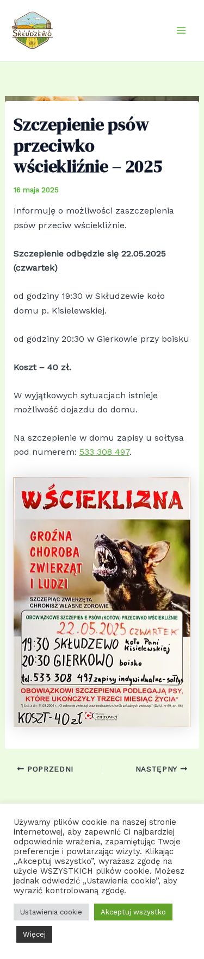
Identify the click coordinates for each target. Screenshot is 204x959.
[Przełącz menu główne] (181, 30)
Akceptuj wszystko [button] (133, 912)
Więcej (34, 934)
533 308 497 (104, 452)
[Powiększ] (176, 491)
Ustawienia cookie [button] (51, 912)
